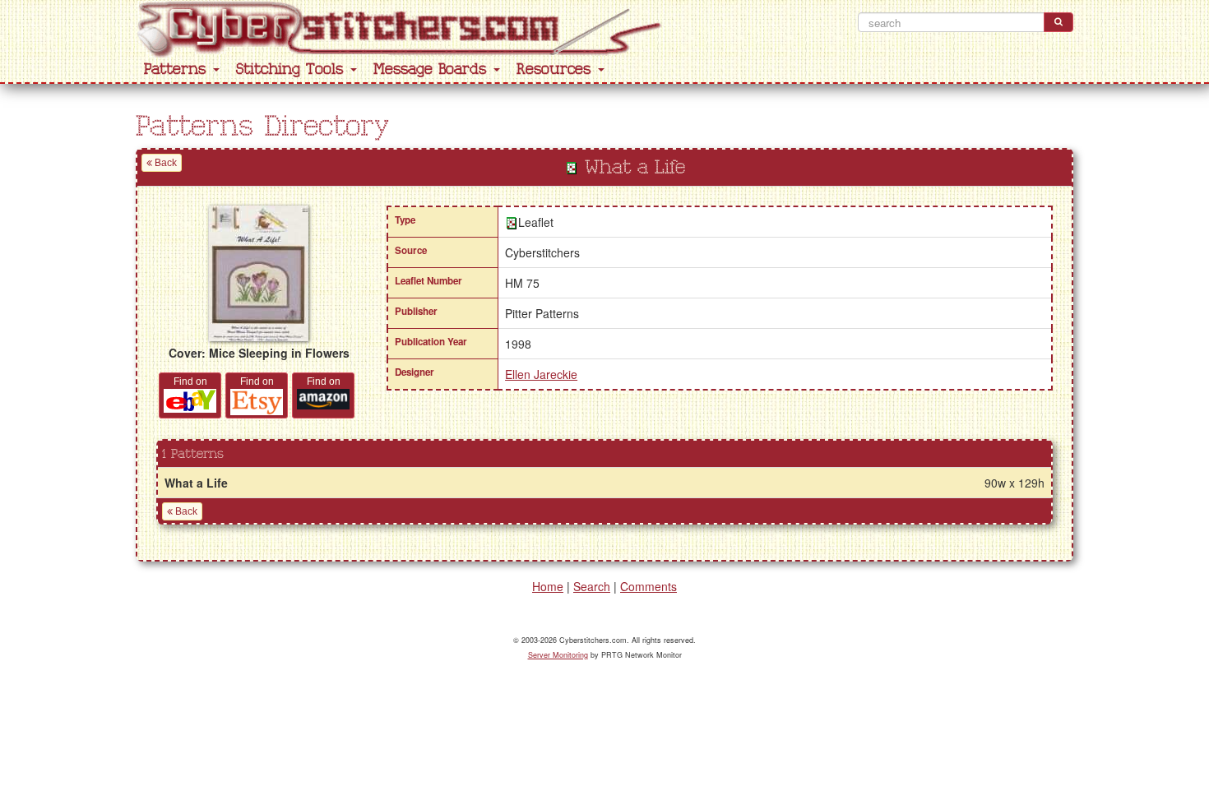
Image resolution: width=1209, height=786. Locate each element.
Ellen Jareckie (541, 374)
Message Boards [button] (432, 69)
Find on (190, 381)
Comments (648, 586)
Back (164, 163)
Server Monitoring (558, 655)
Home (547, 586)
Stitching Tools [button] (292, 69)
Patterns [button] (177, 69)
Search (591, 586)
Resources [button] (556, 69)
